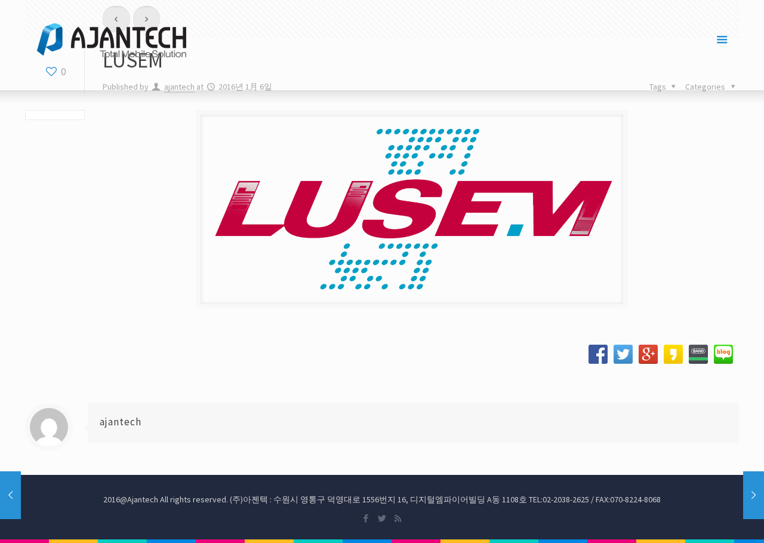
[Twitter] (381, 518)
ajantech (120, 421)
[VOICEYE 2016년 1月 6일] (10, 495)
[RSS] (398, 518)
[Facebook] (365, 518)
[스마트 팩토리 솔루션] (111, 39)
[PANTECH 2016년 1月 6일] (753, 495)
